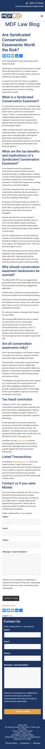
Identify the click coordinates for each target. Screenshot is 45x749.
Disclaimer (25, 743)
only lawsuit (22, 441)
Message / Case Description (15, 552)
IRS (11, 616)
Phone (6, 540)
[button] (41, 16)
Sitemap (36, 743)
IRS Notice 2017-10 (21, 462)
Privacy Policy (11, 743)
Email (6, 528)
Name (6, 517)
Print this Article (8, 605)
